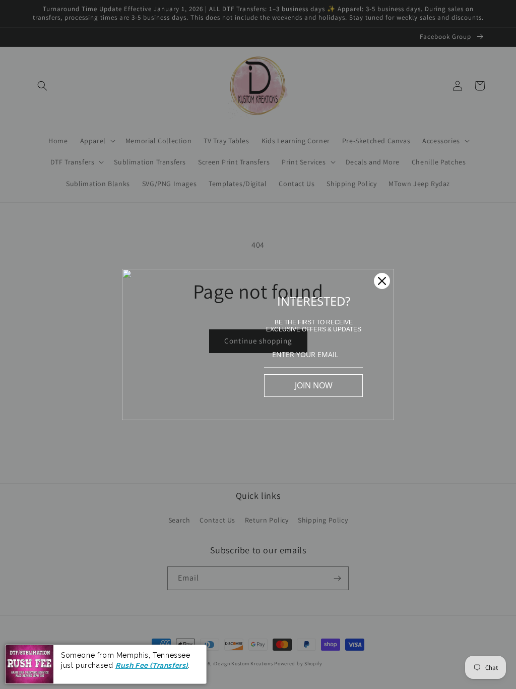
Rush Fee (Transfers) (151, 665)
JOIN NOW (314, 385)
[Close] (382, 281)
